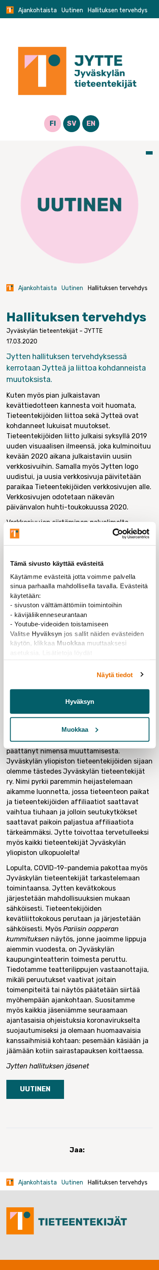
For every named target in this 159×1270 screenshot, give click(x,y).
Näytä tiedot (115, 674)
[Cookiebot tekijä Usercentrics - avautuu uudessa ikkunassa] (113, 533)
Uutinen (72, 10)
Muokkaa (74, 729)
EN (90, 123)
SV (71, 123)
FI (53, 123)
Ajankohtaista (37, 10)
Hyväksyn (79, 701)
